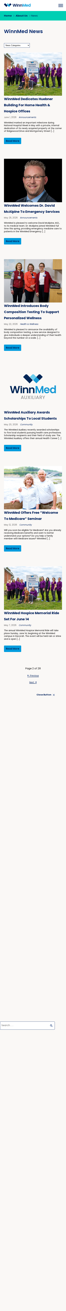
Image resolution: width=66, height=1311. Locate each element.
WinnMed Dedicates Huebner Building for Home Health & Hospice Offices (28, 105)
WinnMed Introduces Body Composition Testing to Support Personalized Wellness (31, 312)
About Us (22, 16)
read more (12, 141)
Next (31, 683)
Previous (34, 676)
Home (8, 16)
